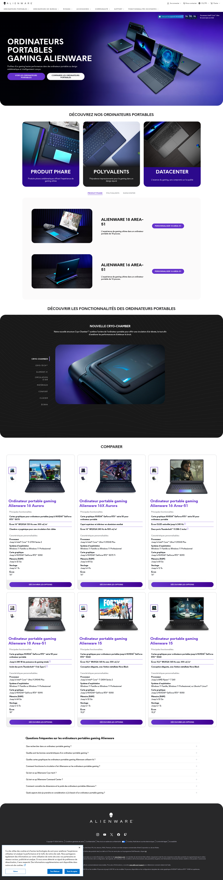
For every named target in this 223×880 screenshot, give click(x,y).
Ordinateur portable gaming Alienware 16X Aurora (103, 503)
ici (145, 851)
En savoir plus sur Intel (207, 18)
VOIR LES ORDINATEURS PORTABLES (26, 76)
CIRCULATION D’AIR (41, 378)
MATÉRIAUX (42, 385)
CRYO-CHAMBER (40, 359)
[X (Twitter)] (111, 834)
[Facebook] (118, 834)
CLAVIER (44, 398)
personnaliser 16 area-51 (168, 271)
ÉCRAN (44, 404)
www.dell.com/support (136, 865)
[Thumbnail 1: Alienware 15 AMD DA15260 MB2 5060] (83, 608)
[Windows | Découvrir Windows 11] (171, 17)
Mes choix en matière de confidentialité (109, 842)
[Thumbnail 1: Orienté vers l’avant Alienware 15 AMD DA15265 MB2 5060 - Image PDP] (154, 608)
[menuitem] (16, 9)
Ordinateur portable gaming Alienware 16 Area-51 (174, 503)
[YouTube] (104, 835)
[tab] (95, 193)
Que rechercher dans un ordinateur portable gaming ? (48, 746)
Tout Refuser (55, 871)
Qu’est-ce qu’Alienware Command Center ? (44, 779)
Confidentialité (90, 842)
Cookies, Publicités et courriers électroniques (140, 842)
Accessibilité (173, 842)
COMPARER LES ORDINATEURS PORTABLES (66, 76)
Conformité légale (161, 842)
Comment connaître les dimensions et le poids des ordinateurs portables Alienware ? (61, 786)
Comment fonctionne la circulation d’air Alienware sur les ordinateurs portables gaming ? (63, 766)
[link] (190, 3)
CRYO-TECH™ (41, 365)
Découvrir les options (40, 584)
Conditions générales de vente (75, 842)
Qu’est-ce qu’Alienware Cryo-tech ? (41, 773)
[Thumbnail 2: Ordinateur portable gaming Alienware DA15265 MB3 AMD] (154, 616)
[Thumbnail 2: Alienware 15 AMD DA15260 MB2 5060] (83, 616)
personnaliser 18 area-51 (168, 226)
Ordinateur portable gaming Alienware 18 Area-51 (32, 640)
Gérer (15, 871)
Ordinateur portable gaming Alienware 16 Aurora (32, 503)
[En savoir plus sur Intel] (191, 17)
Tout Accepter (72, 871)
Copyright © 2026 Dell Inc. (55, 842)
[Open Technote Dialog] (88, 331)
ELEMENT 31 (42, 372)
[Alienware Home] (18, 3)
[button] (174, 3)
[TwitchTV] (125, 834)
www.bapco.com (120, 857)
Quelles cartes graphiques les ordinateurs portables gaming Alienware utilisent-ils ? (60, 759)
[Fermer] (79, 847)
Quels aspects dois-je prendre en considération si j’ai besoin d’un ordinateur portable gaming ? (65, 792)
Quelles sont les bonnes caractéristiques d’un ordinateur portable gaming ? (57, 753)
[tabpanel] (111, 249)
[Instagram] (97, 834)
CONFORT (43, 391)
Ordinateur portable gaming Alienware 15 (103, 640)
